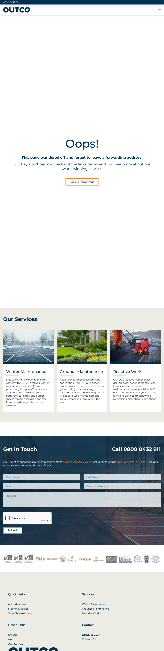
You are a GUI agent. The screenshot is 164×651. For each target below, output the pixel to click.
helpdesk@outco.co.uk (75, 461)
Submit (13, 530)
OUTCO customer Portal (131, 461)
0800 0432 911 (11, 2)
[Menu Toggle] (159, 10)
